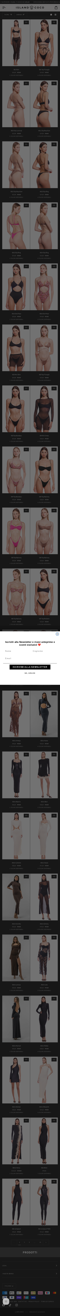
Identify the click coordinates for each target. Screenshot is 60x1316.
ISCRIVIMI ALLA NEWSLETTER (30, 667)
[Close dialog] (57, 633)
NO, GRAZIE (30, 673)
